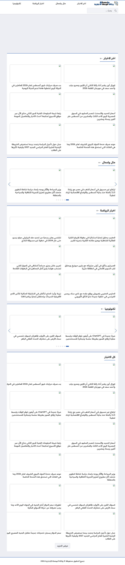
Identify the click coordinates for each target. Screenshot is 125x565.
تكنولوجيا (110, 308)
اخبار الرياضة (107, 210)
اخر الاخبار (109, 58)
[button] (67, 199)
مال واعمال (108, 162)
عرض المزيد (62, 546)
